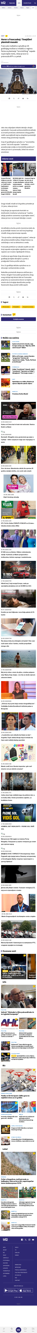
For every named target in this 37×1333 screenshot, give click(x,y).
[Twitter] (26, 1240)
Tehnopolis (6, 1271)
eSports (5, 1268)
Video (16, 1247)
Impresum (18, 1267)
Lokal (4, 1276)
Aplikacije (18, 1275)
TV (15, 1250)
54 (8, 367)
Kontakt (17, 1280)
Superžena (6, 1265)
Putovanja (6, 1260)
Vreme (17, 1255)
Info (4, 1247)
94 (8, 392)
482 (8, 342)
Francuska (6, 307)
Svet (3, 36)
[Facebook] (22, 1240)
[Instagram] (29, 1240)
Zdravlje (6, 1258)
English (17, 1252)
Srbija (21, 1114)
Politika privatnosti (21, 1272)
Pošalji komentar (18, 319)
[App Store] (26, 1290)
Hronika (3, 1177)
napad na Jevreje (28, 307)
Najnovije (12, 3)
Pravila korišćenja (20, 1270)
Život (4, 1255)
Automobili (6, 1273)
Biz (4, 1252)
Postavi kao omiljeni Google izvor (13, 66)
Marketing (18, 1264)
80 (8, 354)
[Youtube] (33, 1240)
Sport (5, 1250)
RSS (16, 1277)
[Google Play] (11, 1290)
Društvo (15, 391)
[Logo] (3, 3)
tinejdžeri (16, 307)
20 (8, 379)
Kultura (5, 1263)
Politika (3, 1010)
